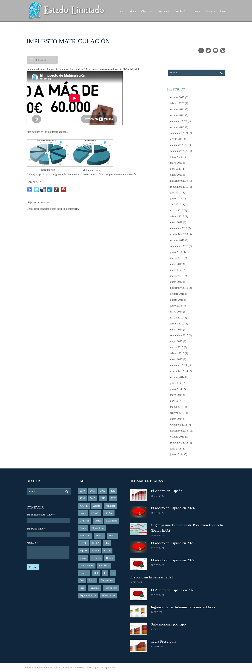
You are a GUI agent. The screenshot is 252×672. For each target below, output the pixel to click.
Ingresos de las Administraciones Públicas (183, 607)
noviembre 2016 (179, 287)
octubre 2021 (177, 127)
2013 (113, 491)
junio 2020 (176, 156)
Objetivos (146, 11)
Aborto (96, 506)
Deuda (83, 528)
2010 (82, 491)
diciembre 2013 (178, 424)
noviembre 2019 (179, 180)
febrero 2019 (177, 216)
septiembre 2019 (179, 186)
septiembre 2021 (179, 133)
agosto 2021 (176, 139)
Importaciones (87, 565)
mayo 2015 (176, 341)
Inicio (121, 11)
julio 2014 (175, 383)
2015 (92, 498)
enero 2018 (176, 264)
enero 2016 (176, 329)
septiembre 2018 (179, 246)
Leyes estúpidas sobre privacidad (101, 667)
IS (105, 573)
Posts (197, 11)
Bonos (83, 513)
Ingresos (84, 573)
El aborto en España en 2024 (173, 508)
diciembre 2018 (178, 228)
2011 (92, 491)
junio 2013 (176, 454)
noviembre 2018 (179, 234)
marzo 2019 (176, 210)
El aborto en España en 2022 (173, 560)
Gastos (107, 550)
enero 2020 (176, 174)
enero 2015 (176, 359)
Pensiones (94, 588)
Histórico (96, 558)
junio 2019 (176, 198)
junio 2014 (176, 389)
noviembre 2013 (179, 430)
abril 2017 (175, 270)
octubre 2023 (177, 115)
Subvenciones (108, 595)
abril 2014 (175, 400)
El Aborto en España (166, 491)
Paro (82, 588)
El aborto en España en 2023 (173, 543)
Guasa (210, 11)
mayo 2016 (176, 311)
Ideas (133, 11)
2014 (82, 498)
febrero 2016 (177, 323)
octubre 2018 (177, 240)
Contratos (84, 520)
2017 (113, 498)
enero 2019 (176, 222)
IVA (82, 580)
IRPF (96, 573)
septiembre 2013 (179, 442)
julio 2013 (175, 448)
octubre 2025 (177, 97)
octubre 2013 (177, 436)
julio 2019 (175, 192)
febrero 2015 (177, 353)
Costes (98, 520)
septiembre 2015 (179, 335)
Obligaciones (107, 580)
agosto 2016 (176, 299)
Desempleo (111, 520)
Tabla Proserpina (163, 641)
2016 (102, 498)
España (83, 550)
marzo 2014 (176, 406)
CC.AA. (95, 513)
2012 (102, 491)
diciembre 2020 (178, 144)
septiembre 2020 (179, 150)
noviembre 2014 (179, 371)
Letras (92, 580)
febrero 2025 (177, 103)
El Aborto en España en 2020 (173, 590)
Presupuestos (111, 588)
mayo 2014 (176, 394)
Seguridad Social (88, 595)
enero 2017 (176, 281)
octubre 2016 (177, 293)
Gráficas (163, 11)
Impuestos (104, 565)
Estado (95, 550)
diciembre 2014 (178, 365)
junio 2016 (176, 305)
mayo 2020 (176, 162)
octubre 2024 (177, 109)
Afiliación (110, 506)
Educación (85, 535)
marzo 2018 (176, 258)
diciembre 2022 (178, 121)
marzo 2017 (176, 276)
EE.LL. (99, 535)
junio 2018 (176, 252)
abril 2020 (175, 168)
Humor (109, 558)
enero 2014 (176, 418)
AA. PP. (84, 506)
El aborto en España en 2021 (151, 577)
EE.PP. (83, 543)
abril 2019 (175, 204)
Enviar (33, 567)
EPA (107, 543)
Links (223, 11)
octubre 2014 (177, 377)
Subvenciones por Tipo (168, 624)
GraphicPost (181, 11)
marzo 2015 (176, 347)
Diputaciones (98, 528)
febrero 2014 (177, 412)
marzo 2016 (176, 317)
